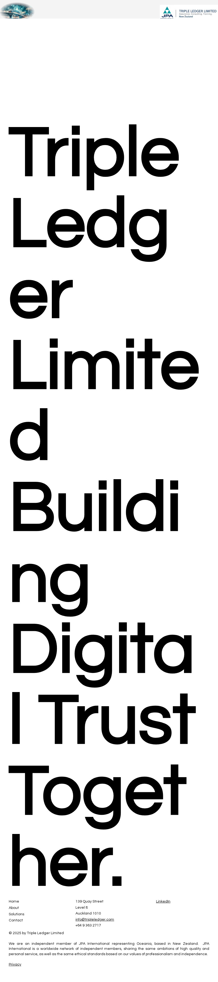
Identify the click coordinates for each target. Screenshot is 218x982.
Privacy (15, 964)
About (14, 908)
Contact (16, 920)
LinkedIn (163, 901)
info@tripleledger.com (95, 919)
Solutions (16, 914)
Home (14, 901)
